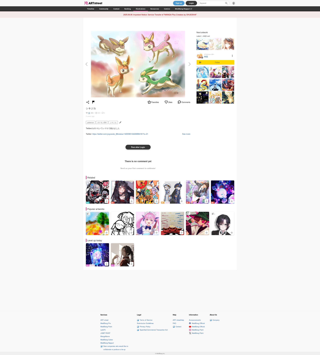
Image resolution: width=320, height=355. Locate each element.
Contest (116, 9)
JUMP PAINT (105, 333)
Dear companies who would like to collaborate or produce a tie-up (115, 348)
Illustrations (140, 9)
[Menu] (233, 3)
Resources (154, 9)
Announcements (195, 320)
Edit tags (120, 122)
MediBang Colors (106, 339)
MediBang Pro (105, 323)
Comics (167, 9)
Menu (232, 56)
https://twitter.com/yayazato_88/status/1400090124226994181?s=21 (120, 134)
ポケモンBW (101, 122)
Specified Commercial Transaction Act (154, 330)
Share (88, 102)
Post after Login (138, 147)
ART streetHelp (178, 320)
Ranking (127, 9)
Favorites (155, 102)
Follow (217, 62)
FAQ (174, 323)
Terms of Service (146, 320)
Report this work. (93, 102)
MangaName (105, 336)
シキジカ (113, 122)
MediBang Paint (106, 326)
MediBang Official (198, 323)
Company (216, 320)
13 (89, 113)
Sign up (179, 3)
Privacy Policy (145, 326)
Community (103, 9)
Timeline (90, 9)
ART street (104, 320)
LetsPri (103, 330)
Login (191, 3)
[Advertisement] (160, 290)
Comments (186, 102)
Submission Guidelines (145, 323)
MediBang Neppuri (185, 9)
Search (226, 3)
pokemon (90, 122)
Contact (178, 326)
